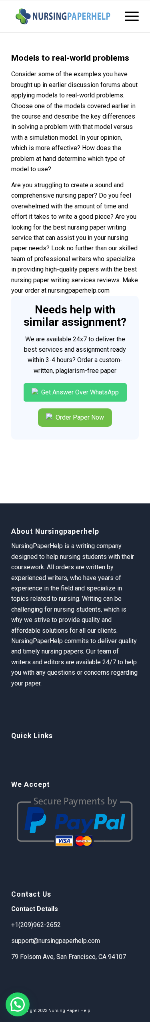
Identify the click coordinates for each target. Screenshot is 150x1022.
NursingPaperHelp (37, 641)
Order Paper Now (79, 417)
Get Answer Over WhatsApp (79, 392)
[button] (18, 1004)
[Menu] (128, 16)
